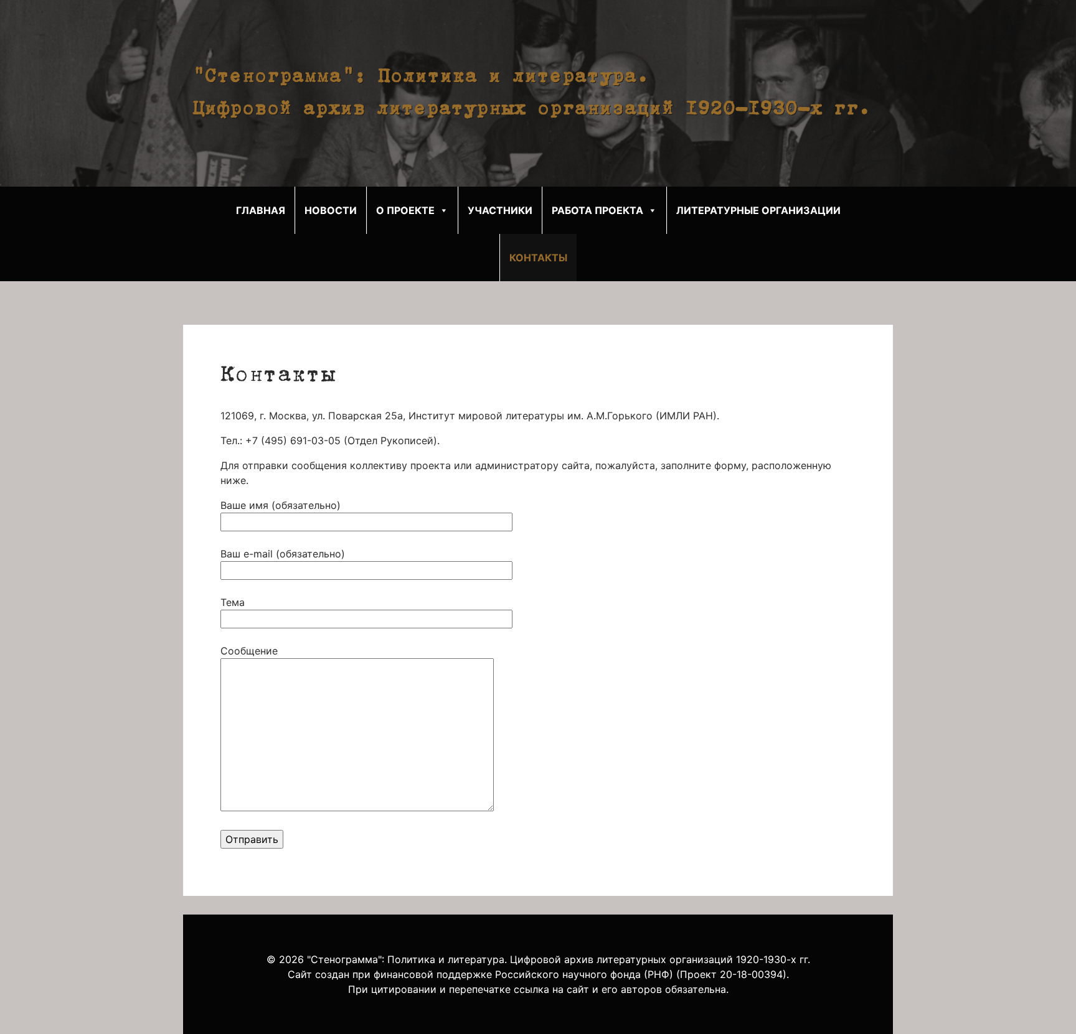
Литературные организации (758, 210)
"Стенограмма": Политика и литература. (420, 77)
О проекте (405, 210)
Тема (232, 602)
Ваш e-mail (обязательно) (282, 553)
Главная (260, 210)
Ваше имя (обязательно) (280, 505)
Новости (330, 210)
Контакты (538, 257)
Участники (500, 210)
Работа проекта (597, 210)
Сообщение (249, 651)
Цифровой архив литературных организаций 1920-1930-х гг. (531, 109)
